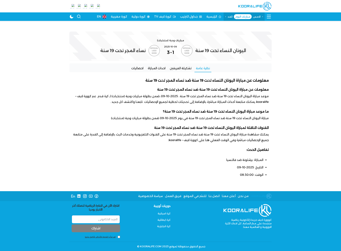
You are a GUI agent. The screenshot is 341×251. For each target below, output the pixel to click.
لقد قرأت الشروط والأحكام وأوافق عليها (100, 237)
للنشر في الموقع (194, 196)
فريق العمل (173, 196)
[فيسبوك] (96, 196)
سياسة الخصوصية (150, 196)
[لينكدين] (79, 196)
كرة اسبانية (164, 213)
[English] (73, 196)
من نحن (243, 196)
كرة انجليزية (163, 226)
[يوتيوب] (90, 196)
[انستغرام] (85, 196)
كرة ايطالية (164, 219)
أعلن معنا (229, 196)
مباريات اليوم (242, 16)
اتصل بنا (214, 196)
